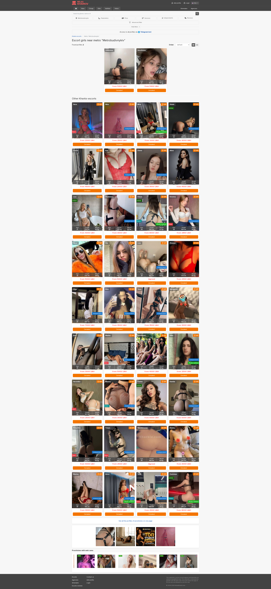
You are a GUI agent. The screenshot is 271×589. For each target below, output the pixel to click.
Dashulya (173, 474)
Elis (106, 243)
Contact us (90, 577)
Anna (107, 474)
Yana (139, 289)
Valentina (109, 50)
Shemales (184, 8)
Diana (140, 150)
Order (171, 45)
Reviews (190, 18)
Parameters (105, 18)
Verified (107, 8)
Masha (107, 335)
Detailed (119, 90)
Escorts (74, 577)
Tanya (107, 428)
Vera (75, 104)
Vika (171, 335)
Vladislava (109, 197)
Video (117, 8)
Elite (99, 8)
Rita (107, 289)
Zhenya (173, 243)
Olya (75, 289)
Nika (107, 104)
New (82, 8)
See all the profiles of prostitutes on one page (135, 521)
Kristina (173, 197)
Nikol (75, 243)
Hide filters (134, 27)
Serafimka (142, 50)
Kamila (172, 382)
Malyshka (76, 428)
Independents (168, 18)
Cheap (91, 8)
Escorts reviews (77, 586)
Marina (108, 382)
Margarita (173, 289)
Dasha (75, 150)
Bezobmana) (143, 428)
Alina (172, 150)
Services (147, 18)
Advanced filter (136, 22)
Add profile (177, 3)
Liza (74, 197)
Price (126, 18)
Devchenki (142, 335)
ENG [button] (195, 3)
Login (188, 3)
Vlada (172, 104)
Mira (139, 104)
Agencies (194, 8)
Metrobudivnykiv (83, 18)
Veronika (76, 382)
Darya (140, 197)
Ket (106, 150)
